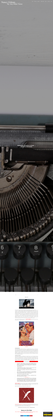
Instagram (27, 411)
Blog (51, 1)
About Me (35, 1)
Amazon (37, 411)
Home (32, 1)
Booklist (38, 1)
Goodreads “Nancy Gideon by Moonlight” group (26, 412)
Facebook (18, 411)
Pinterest (24, 411)
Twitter (21, 411)
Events (46, 1)
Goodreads (26, 346)
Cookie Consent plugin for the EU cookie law (47, 415)
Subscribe (48, 1)
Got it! (47, 414)
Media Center (42, 1)
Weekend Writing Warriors (18, 404)
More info (48, 413)
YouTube (30, 411)
